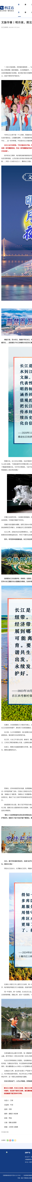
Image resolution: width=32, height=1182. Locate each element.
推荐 (25, 8)
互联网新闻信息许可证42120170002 (12, 1175)
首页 (19, 8)
